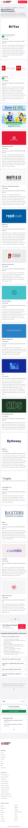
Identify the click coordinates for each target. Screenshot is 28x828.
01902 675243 (5, 451)
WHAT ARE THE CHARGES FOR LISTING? (11, 659)
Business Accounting (4, 777)
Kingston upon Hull (18, 811)
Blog (2, 761)
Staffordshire (9, 563)
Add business (22, 626)
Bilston (3, 378)
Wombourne (4, 563)
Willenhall (4, 600)
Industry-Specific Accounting (6, 796)
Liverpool (16, 818)
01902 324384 (5, 416)
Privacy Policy (3, 767)
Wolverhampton (5, 41)
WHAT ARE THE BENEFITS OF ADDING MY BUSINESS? (11, 674)
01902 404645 (5, 303)
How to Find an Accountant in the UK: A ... (14, 724)
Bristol (2, 814)
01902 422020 (5, 80)
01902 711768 (5, 148)
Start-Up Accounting (4, 781)
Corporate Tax (3, 779)
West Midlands (11, 41)
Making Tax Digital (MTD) (5, 794)
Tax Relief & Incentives (5, 787)
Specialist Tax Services (5, 789)
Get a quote (3, 757)
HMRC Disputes (4, 798)
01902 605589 (5, 597)
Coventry (2, 819)
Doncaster (3, 821)
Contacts (2, 759)
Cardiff (2, 816)
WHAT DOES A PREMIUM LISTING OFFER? (11, 669)
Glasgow (16, 809)
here (7, 639)
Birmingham (3, 808)
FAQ (2, 765)
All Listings (3, 755)
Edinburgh (16, 807)
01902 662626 (5, 376)
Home (2, 752)
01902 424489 (5, 39)
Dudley (3, 453)
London (15, 820)
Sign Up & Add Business (14, 711)
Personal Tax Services (5, 774)
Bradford (2, 812)
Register (2, 763)
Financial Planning (4, 792)
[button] (25, 701)
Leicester (16, 816)
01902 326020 (5, 561)
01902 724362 (5, 341)
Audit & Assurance (4, 783)
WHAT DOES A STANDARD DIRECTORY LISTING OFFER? (13, 664)
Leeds (15, 814)
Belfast (2, 806)
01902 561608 (5, 226)
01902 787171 (5, 524)
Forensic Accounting (5, 785)
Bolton (2, 810)
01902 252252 (5, 188)
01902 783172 (5, 489)
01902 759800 (5, 266)
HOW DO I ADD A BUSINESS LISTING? (10, 636)
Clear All (22, 701)
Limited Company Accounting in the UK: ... (13, 720)
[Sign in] (16, 2)
